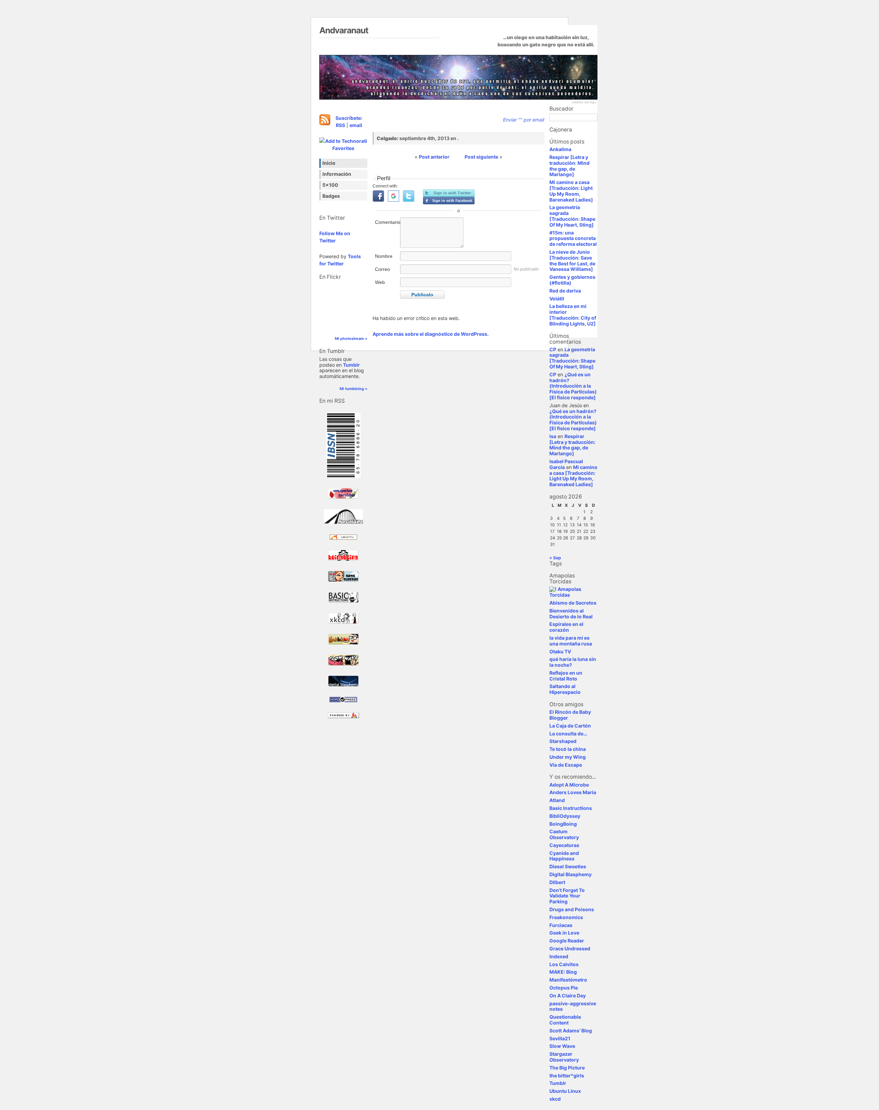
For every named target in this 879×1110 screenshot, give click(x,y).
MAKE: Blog (563, 972)
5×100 (330, 185)
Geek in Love (564, 933)
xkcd (555, 1099)
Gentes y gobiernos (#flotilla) (572, 280)
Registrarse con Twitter (449, 193)
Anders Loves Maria (572, 792)
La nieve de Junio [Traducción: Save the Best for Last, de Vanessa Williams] (572, 260)
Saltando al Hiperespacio (565, 689)
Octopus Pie (563, 988)
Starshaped (563, 741)
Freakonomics (566, 917)
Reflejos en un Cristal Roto (565, 676)
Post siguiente (481, 157)
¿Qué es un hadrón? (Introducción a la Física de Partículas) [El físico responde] (573, 385)
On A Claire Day (567, 995)
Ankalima (560, 149)
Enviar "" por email (523, 120)
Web (380, 282)
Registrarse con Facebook (449, 200)
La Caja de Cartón (570, 726)
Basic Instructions (570, 808)
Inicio (328, 163)
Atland (557, 800)
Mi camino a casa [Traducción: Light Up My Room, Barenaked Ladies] (571, 190)
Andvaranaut (343, 30)
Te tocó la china (567, 749)
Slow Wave (562, 1046)
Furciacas (560, 925)
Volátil (556, 298)
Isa (552, 436)
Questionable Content (565, 1020)
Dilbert (557, 882)
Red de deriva (565, 291)
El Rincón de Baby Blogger (570, 715)
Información (336, 174)
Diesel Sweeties (567, 866)
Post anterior (434, 157)
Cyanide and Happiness (564, 856)
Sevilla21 (559, 1038)
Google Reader (566, 940)
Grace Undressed (569, 948)
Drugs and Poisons (571, 909)
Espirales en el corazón (566, 627)
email (356, 125)
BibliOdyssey (564, 816)
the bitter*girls (566, 1075)
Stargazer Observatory (564, 1057)
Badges (331, 196)
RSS (340, 125)
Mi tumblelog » (353, 388)
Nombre (383, 256)
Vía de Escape (565, 765)
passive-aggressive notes (572, 1006)
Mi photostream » (351, 338)
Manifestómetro (568, 980)
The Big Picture (567, 1068)
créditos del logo (584, 102)
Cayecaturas (564, 845)
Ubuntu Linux (565, 1091)
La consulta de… (568, 733)
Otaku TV (560, 651)
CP (552, 349)
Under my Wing (567, 757)
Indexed (558, 956)
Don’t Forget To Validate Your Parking (567, 896)
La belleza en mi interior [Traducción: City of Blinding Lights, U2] (572, 314)
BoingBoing (563, 824)
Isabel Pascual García (566, 464)
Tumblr (351, 365)
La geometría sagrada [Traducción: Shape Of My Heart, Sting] (572, 215)
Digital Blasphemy (570, 874)
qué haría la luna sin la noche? (572, 662)
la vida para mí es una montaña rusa (570, 640)
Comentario (387, 222)
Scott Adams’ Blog (570, 1030)
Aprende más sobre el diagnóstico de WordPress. (431, 334)
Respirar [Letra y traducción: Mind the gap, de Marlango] (569, 165)
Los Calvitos (564, 964)
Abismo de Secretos (572, 603)
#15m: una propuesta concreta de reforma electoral (573, 238)
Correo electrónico (387, 272)
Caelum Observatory (564, 834)
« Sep (555, 557)
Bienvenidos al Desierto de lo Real (571, 613)
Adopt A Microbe (569, 785)
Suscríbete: (348, 118)
